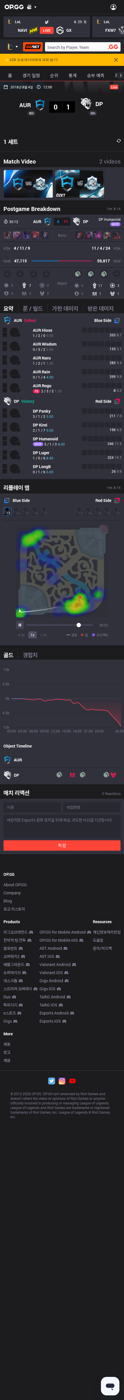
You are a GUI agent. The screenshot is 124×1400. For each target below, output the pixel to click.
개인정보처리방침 (107, 932)
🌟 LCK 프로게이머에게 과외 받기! (31, 60)
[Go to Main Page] (14, 7)
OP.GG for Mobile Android (63, 932)
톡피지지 (10, 1005)
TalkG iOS (48, 1005)
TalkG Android (52, 997)
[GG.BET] (33, 46)
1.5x (43, 635)
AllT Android (51, 948)
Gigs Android (51, 980)
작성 (62, 845)
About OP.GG (15, 884)
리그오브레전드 (15, 932)
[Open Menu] (113, 7)
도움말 (98, 940)
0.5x (21, 635)
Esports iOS (50, 1021)
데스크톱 (10, 980)
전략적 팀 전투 (14, 940)
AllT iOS (47, 956)
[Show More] (32, 7)
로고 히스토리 (14, 909)
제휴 (6, 1044)
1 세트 (10, 141)
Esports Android (54, 1013)
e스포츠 (9, 1013)
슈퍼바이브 (12, 972)
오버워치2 (11, 956)
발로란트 (10, 948)
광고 (6, 1052)
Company (12, 892)
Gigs (7, 1021)
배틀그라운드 (13, 964)
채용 (6, 1060)
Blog (7, 901)
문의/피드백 (102, 948)
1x (32, 635)
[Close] (115, 59)
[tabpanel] (62, 396)
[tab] (10, 308)
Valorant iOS (51, 972)
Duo (7, 997)
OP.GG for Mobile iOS (59, 940)
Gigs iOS (47, 988)
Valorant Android (55, 964)
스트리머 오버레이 (17, 988)
